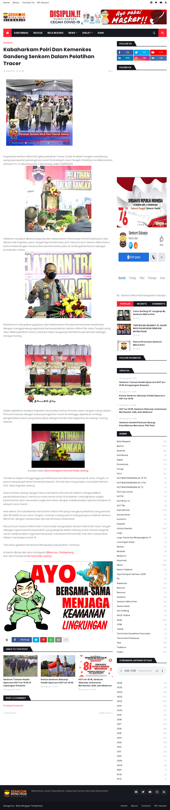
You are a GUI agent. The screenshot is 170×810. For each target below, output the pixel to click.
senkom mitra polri (142, 601)
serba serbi (142, 606)
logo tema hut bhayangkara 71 (142, 537)
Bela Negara (142, 441)
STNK (142, 624)
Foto (142, 473)
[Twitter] (36, 639)
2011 (142, 751)
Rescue (142, 587)
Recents (142, 303)
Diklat (142, 459)
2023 (142, 696)
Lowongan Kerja (142, 542)
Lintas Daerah (142, 528)
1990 (142, 769)
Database (142, 455)
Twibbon (142, 647)
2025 (142, 687)
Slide (142, 620)
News (142, 564)
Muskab (142, 551)
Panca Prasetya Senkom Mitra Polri (147, 343)
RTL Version (43, 2)
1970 (142, 778)
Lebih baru (10, 713)
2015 (142, 733)
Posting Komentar (13, 705)
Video (142, 652)
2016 (142, 728)
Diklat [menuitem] (86, 32)
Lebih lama (105, 713)
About (16, 2)
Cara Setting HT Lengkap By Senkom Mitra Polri (149, 313)
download (142, 464)
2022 (142, 701)
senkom (142, 597)
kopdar (142, 523)
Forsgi (142, 468)
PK (142, 578)
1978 (142, 774)
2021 (142, 705)
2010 (142, 756)
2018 (142, 719)
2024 (142, 692)
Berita (142, 446)
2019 (142, 715)
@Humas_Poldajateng (60, 552)
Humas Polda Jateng (39, 556)
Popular (125, 303)
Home (6, 2)
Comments (158, 303)
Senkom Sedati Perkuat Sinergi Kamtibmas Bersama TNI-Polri (137, 424)
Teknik (142, 629)
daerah (142, 450)
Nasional (142, 560)
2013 (142, 742)
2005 (142, 760)
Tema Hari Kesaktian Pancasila (142, 633)
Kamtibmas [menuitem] (21, 32)
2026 (142, 683)
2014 (142, 737)
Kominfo (142, 519)
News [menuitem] (71, 32)
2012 (142, 746)
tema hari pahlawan (142, 638)
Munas (142, 546)
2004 (142, 765)
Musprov (142, 555)
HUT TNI (142, 505)
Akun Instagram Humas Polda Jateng (66, 470)
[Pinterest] (43, 639)
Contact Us (28, 2)
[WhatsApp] (51, 639)
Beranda (8, 42)
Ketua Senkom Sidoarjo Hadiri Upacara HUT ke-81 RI (57, 681)
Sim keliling (142, 610)
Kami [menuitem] (101, 32)
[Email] (58, 639)
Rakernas (142, 583)
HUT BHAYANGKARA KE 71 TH (142, 482)
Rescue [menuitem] (37, 32)
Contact (146, 805)
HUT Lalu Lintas (142, 491)
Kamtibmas (142, 510)
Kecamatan (142, 514)
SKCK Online (142, 615)
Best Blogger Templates (29, 805)
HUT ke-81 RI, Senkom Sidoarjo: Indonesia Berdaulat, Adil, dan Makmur (95, 682)
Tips (142, 642)
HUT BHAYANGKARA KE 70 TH (142, 478)
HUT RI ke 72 (142, 500)
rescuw (142, 592)
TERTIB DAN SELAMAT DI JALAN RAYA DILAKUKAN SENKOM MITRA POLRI (150, 328)
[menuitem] (7, 33)
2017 (142, 724)
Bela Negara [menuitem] (55, 32)
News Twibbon (142, 569)
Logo (142, 532)
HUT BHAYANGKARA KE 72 (142, 487)
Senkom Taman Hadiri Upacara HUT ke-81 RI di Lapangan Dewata (17, 682)
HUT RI (142, 496)
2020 (142, 710)
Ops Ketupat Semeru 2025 (142, 574)
